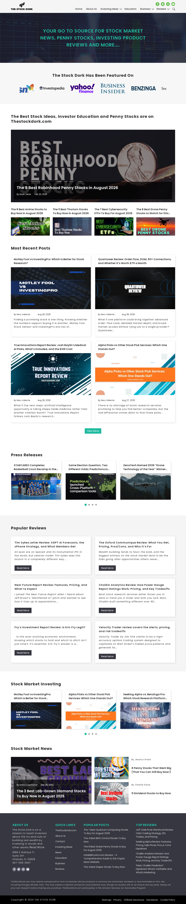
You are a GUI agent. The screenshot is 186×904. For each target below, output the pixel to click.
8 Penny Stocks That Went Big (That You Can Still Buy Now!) (151, 770)
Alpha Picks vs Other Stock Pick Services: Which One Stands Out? (132, 347)
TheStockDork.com (65, 830)
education (130, 9)
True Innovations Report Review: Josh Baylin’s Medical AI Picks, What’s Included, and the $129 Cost (50, 347)
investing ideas (109, 9)
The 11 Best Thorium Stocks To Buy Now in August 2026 (71, 211)
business (145, 9)
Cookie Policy (167, 900)
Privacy (117, 900)
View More (93, 431)
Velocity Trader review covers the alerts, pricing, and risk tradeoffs (135, 629)
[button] (85, 505)
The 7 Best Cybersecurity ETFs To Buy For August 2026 (113, 211)
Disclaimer (152, 900)
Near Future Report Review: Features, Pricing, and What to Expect (51, 587)
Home (78, 9)
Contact (60, 841)
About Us (91, 9)
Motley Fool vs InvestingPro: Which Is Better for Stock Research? (49, 261)
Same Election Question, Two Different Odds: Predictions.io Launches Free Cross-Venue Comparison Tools (88, 467)
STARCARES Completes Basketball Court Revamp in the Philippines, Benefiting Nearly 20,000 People (35, 467)
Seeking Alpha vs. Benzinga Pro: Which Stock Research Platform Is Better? (144, 696)
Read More (23, 568)
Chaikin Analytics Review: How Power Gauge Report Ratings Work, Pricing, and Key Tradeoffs (134, 587)
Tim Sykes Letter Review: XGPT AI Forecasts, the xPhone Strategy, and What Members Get (49, 544)
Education (61, 858)
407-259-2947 (21, 862)
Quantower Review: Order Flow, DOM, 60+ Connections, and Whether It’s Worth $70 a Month (134, 261)
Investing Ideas (63, 847)
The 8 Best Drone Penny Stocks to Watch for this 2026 (152, 211)
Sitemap (106, 900)
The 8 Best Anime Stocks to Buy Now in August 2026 (29, 211)
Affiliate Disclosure (134, 900)
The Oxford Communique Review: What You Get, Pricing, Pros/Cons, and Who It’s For (134, 544)
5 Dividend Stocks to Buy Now (151, 793)
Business (60, 863)
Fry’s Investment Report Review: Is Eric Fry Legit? (50, 627)
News (58, 852)
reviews (161, 9)
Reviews (59, 869)
